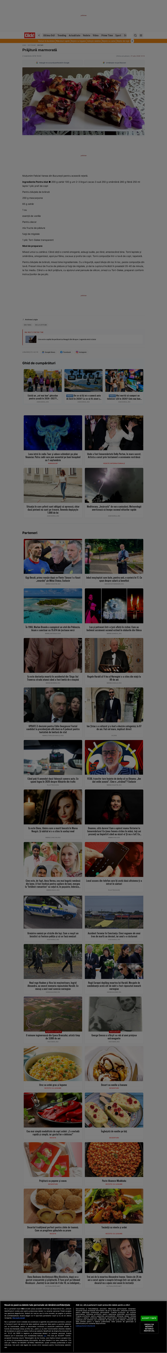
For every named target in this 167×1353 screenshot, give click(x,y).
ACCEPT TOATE (149, 1318)
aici (45, 1336)
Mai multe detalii (18, 1318)
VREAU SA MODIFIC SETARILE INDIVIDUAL (149, 1327)
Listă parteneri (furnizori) (85, 1326)
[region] (83, 1327)
